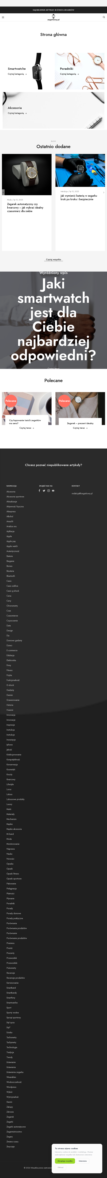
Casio (9, 580)
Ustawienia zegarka (15, 1072)
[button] (3, 192)
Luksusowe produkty (15, 799)
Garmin (10, 695)
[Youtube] (53, 491)
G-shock (10, 685)
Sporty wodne (13, 1012)
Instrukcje (11, 734)
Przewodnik (12, 958)
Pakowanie (11, 883)
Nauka (9, 853)
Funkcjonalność (13, 680)
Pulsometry (11, 967)
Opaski (10, 868)
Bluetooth (11, 576)
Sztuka (9, 1032)
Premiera (10, 943)
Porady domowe (14, 913)
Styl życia (10, 1022)
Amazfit (10, 521)
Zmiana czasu (12, 1141)
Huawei (10, 709)
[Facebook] (40, 491)
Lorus (9, 789)
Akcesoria (11, 491)
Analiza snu (12, 526)
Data (9, 625)
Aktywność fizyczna (15, 506)
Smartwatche (12, 1002)
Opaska (10, 863)
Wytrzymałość (13, 1096)
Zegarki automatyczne (16, 1126)
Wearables (11, 1077)
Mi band (10, 834)
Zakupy (10, 1106)
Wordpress (11, 1087)
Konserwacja (12, 764)
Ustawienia (11, 1067)
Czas (9, 610)
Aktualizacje (12, 501)
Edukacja (10, 655)
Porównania (12, 923)
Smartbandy (12, 992)
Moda (9, 199)
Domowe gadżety (14, 640)
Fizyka (9, 675)
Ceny (9, 600)
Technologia (12, 1047)
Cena (9, 595)
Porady (10, 908)
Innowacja (11, 714)
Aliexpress (11, 511)
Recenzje (11, 972)
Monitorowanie (13, 843)
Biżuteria (10, 571)
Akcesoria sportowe (15, 496)
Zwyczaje (11, 1146)
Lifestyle (10, 784)
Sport (9, 1007)
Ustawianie (11, 1062)
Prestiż (9, 948)
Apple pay (11, 541)
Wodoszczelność (14, 1082)
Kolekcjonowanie (14, 754)
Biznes (9, 566)
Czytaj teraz (25, 427)
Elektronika (11, 660)
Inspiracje (11, 724)
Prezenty (10, 953)
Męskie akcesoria (14, 829)
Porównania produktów (17, 928)
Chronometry (12, 605)
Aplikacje (10, 531)
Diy (8, 635)
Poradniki (11, 903)
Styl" (8, 1027)
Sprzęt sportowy (14, 1017)
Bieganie (10, 561)
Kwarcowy (11, 779)
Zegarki (10, 1121)
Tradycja (10, 1052)
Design (10, 630)
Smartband (11, 987)
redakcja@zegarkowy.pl (82, 493)
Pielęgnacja (12, 888)
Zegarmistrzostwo (14, 1131)
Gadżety (10, 690)
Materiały (10, 814)
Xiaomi (9, 1101)
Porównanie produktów (17, 938)
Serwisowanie (13, 982)
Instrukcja (64, 191)
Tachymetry (11, 1042)
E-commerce (12, 650)
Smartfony (11, 997)
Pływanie (10, 898)
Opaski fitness (13, 873)
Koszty (9, 774)
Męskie (10, 824)
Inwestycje (11, 739)
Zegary (10, 1136)
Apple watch (12, 546)
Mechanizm (11, 819)
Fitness (10, 670)
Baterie (10, 556)
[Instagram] (48, 491)
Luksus (9, 794)
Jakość (9, 749)
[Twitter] (44, 491)
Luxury (9, 804)
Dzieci (9, 645)
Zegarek (10, 1116)
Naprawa (11, 848)
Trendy (10, 1057)
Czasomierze (12, 615)
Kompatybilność (13, 759)
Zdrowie (10, 1111)
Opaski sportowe (14, 878)
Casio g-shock (13, 590)
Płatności (10, 893)
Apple (9, 536)
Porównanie (12, 933)
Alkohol (10, 516)
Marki (9, 809)
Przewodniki (12, 963)
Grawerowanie (13, 700)
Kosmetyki (11, 769)
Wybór (10, 1092)
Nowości (10, 858)
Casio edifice (12, 585)
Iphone (10, 744)
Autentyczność (13, 551)
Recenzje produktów (16, 977)
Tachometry (11, 1037)
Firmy (9, 665)
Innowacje (11, 719)
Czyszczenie (12, 620)
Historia (10, 705)
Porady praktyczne (15, 918)
